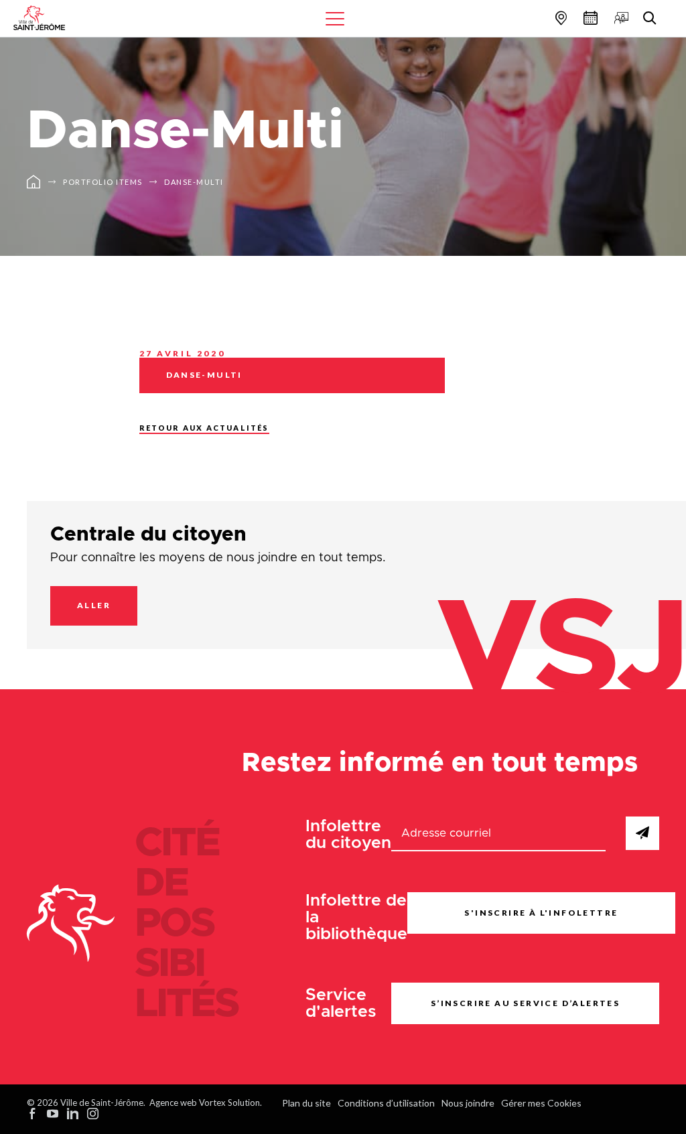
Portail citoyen (619, 18)
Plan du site (306, 1103)
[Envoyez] (642, 833)
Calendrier (589, 18)
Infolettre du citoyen (348, 834)
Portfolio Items (103, 182)
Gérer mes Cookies (541, 1103)
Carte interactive (559, 18)
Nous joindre (467, 1103)
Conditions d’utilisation (386, 1103)
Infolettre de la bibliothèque (356, 917)
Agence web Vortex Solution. (205, 1102)
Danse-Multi (194, 182)
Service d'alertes (340, 1003)
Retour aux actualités (204, 427)
